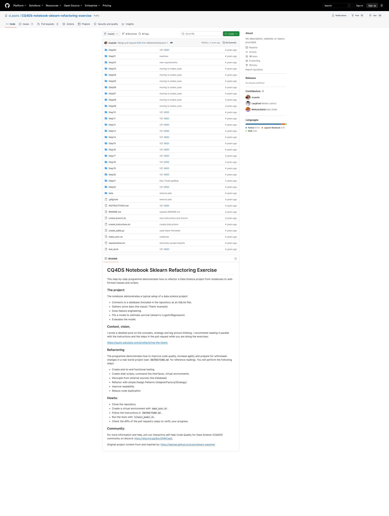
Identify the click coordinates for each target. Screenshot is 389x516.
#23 (139, 42)
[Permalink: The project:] (105, 290)
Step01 (112, 56)
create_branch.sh (117, 218)
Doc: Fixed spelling (169, 180)
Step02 (112, 62)
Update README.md (170, 212)
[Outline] (235, 258)
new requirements (168, 62)
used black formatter (170, 230)
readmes (164, 56)
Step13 (112, 131)
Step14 (112, 137)
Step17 (112, 155)
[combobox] (202, 33)
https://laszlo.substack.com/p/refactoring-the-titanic (137, 342)
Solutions (34, 5)
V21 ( (162, 50)
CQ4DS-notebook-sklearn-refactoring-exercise (56, 15)
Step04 (112, 75)
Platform (18, 5)
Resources (52, 5)
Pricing (107, 5)
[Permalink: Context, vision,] (105, 326)
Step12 (112, 124)
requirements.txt (117, 243)
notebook (164, 236)
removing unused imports (172, 243)
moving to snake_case (171, 68)
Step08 (112, 99)
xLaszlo (14, 15)
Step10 (112, 112)
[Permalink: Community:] (105, 428)
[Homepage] (7, 5)
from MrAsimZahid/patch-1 (155, 42)
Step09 (112, 106)
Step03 (112, 68)
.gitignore (113, 199)
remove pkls (166, 193)
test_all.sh (113, 249)
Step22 (112, 187)
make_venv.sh (116, 236)
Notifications (341, 15)
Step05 (112, 81)
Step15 (112, 143)
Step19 (112, 168)
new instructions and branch (174, 218)
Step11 (112, 118)
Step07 (112, 93)
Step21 (112, 180)
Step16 (112, 149)
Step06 (112, 87)
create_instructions (169, 224)
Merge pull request (127, 42)
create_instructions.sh (119, 224)
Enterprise (91, 5)
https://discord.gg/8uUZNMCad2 (153, 438)
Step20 (112, 174)
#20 (167, 50)
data (111, 193)
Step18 (112, 162)
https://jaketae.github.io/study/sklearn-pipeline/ (188, 444)
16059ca (205, 42)
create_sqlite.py (116, 230)
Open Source (71, 5)
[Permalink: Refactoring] (105, 350)
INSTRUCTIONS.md (119, 205)
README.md (115, 212)
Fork (359, 15)
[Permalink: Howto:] (105, 398)
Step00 (112, 50)
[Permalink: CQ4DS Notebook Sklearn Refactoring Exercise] (105, 270)
